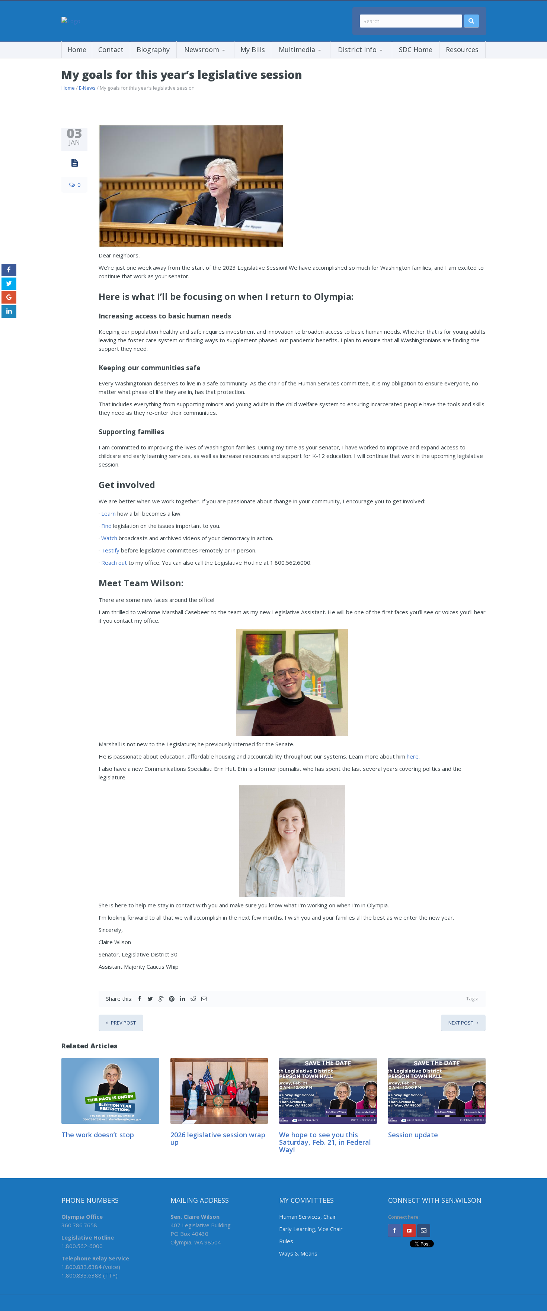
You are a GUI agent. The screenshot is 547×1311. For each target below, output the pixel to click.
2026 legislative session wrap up (217, 1138)
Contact (111, 49)
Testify (110, 550)
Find (106, 525)
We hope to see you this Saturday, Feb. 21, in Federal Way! (325, 1142)
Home (76, 49)
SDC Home (415, 49)
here (413, 756)
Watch (109, 538)
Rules (286, 1241)
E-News (87, 87)
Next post (460, 1022)
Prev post (123, 1022)
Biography (153, 49)
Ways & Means (298, 1253)
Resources (462, 49)
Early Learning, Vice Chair (311, 1229)
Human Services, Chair (307, 1216)
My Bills (252, 49)
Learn (108, 513)
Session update (413, 1134)
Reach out (114, 562)
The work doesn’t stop (97, 1134)
